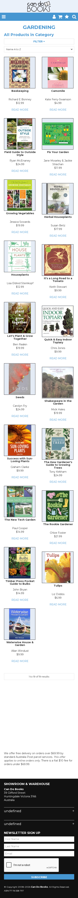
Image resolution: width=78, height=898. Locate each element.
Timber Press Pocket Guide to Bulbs (19, 582)
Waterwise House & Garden (20, 644)
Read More (19, 109)
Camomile (58, 91)
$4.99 (57, 103)
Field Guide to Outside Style (20, 153)
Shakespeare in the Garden (58, 402)
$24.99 (20, 164)
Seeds (20, 397)
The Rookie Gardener (58, 524)
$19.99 (20, 225)
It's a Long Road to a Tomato (58, 280)
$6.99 (58, 597)
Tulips (58, 585)
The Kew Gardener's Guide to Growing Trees (58, 464)
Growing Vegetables (20, 213)
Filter (38, 41)
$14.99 (20, 531)
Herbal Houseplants (58, 217)
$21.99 (58, 536)
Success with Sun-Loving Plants (20, 460)
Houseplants (20, 274)
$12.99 (20, 103)
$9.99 (57, 290)
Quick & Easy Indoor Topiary (58, 341)
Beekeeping (19, 91)
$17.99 (58, 229)
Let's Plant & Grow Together (20, 337)
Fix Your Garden (58, 152)
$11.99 (58, 167)
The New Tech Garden (20, 519)
